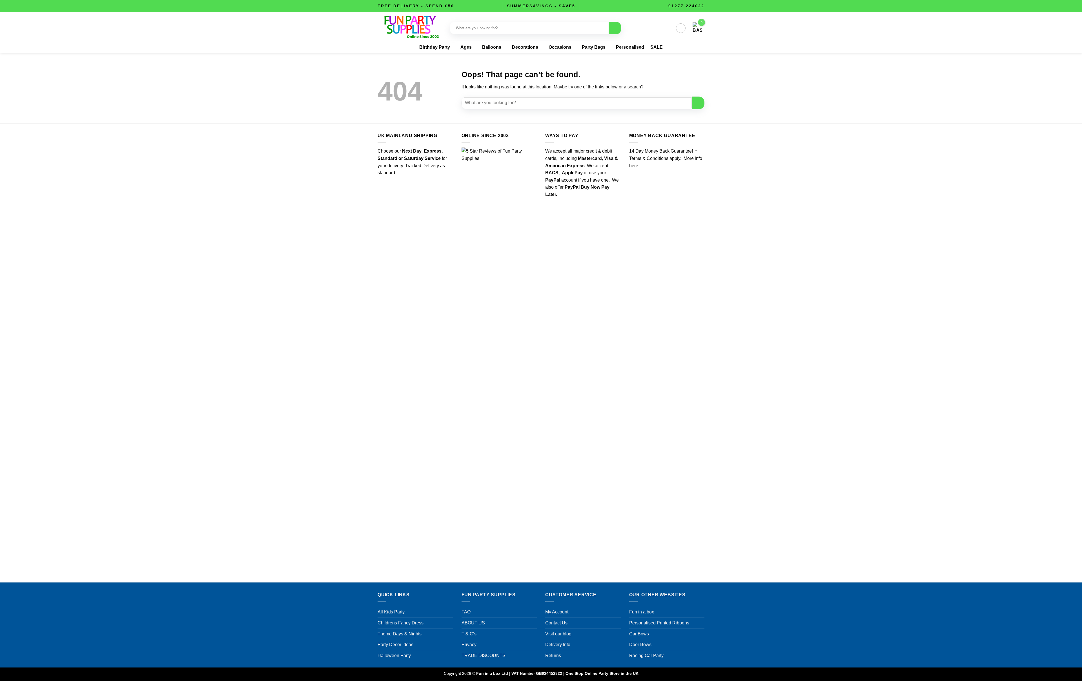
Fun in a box (641, 611)
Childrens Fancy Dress (401, 622)
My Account (556, 611)
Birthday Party (434, 47)
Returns (553, 655)
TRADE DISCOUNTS (483, 655)
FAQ (466, 611)
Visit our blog (558, 633)
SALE (656, 47)
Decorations (525, 47)
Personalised (630, 47)
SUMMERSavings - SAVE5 (541, 6)
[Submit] (615, 28)
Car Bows (639, 633)
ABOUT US (473, 622)
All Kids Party (391, 611)
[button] (681, 28)
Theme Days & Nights (400, 633)
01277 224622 (686, 6)
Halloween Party (394, 655)
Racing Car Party (646, 655)
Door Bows (640, 644)
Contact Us (556, 622)
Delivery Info (557, 644)
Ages (466, 47)
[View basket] (697, 28)
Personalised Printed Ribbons (659, 622)
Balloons (491, 47)
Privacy (469, 644)
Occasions (560, 47)
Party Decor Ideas (395, 644)
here (633, 165)
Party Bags (594, 47)
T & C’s (469, 633)
